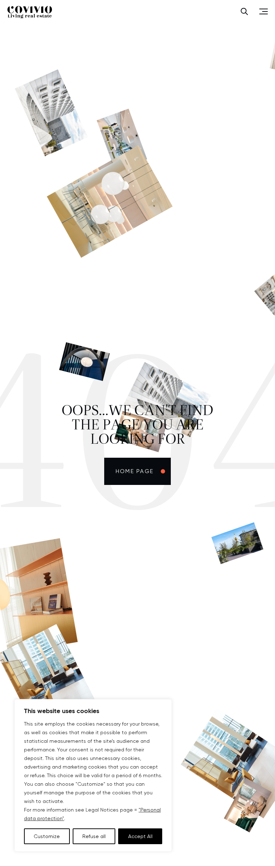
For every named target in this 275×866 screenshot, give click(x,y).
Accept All (140, 836)
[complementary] (93, 775)
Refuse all (94, 836)
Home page (135, 471)
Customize (47, 836)
